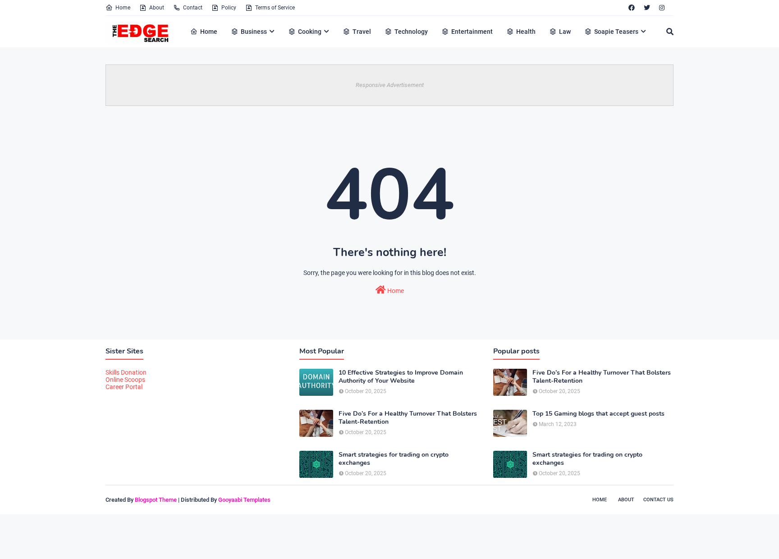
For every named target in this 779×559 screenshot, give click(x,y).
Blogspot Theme (156, 499)
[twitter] (647, 7)
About (156, 8)
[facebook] (631, 7)
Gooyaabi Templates (244, 499)
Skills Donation (126, 372)
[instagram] (662, 7)
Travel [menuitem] (362, 31)
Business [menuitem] (254, 31)
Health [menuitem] (526, 31)
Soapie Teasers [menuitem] (616, 31)
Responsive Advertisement (390, 85)
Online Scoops (125, 379)
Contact (192, 8)
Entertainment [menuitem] (472, 31)
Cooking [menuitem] (309, 31)
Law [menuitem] (565, 31)
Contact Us (658, 500)
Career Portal (123, 386)
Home (122, 8)
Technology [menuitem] (411, 31)
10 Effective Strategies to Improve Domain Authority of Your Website (401, 377)
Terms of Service (275, 8)
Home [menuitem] (208, 31)
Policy (228, 8)
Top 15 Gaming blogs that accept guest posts (598, 414)
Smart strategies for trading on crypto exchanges (394, 459)
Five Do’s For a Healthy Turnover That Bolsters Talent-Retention (408, 418)
